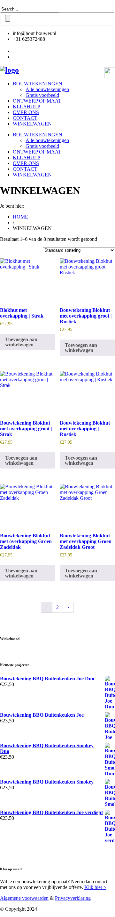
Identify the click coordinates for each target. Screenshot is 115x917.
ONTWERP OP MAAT (37, 101)
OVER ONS (26, 112)
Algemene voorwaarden (24, 898)
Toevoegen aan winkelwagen (21, 342)
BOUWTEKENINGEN (37, 83)
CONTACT (25, 118)
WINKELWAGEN (32, 123)
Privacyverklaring (73, 898)
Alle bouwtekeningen (47, 89)
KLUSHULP (26, 106)
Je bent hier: (12, 206)
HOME (20, 216)
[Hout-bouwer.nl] (9, 70)
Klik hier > (95, 887)
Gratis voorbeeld (42, 95)
